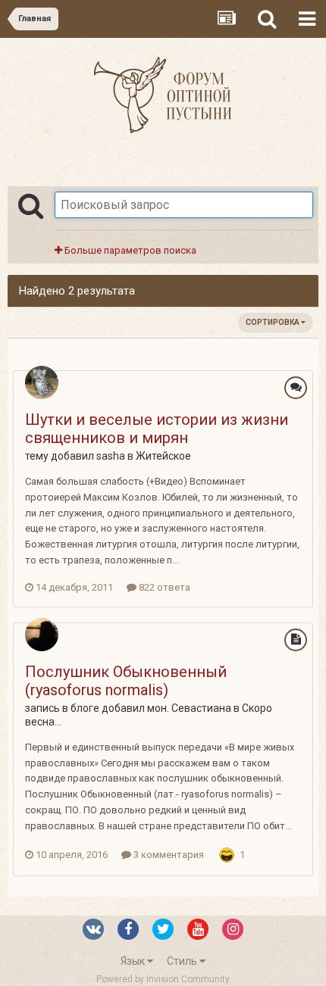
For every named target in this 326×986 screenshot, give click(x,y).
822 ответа (163, 587)
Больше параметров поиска (129, 250)
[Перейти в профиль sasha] (41, 382)
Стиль (183, 961)
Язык (134, 961)
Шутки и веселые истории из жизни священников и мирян (156, 428)
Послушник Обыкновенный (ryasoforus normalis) (126, 681)
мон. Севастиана (189, 708)
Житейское (163, 456)
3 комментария (167, 854)
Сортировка (273, 322)
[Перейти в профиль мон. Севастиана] (41, 634)
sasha (110, 456)
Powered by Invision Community (163, 979)
